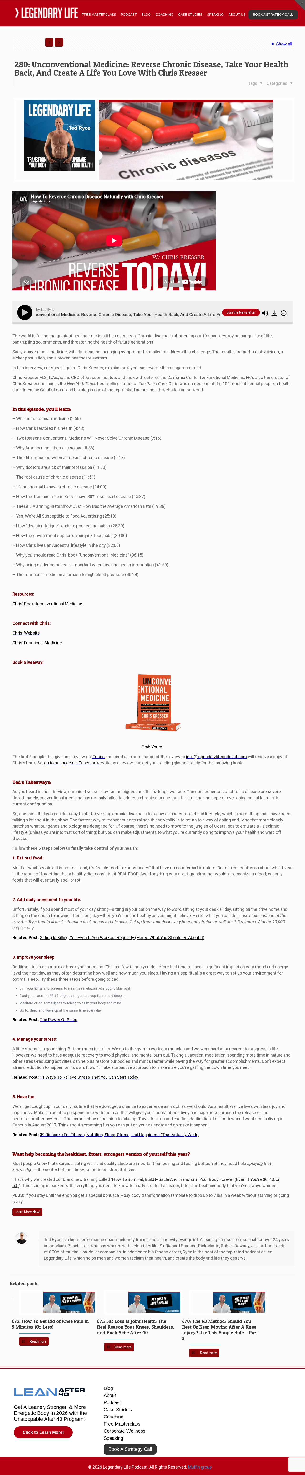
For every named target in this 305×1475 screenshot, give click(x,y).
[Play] (25, 312)
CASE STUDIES (190, 14)
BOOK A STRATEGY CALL (273, 14)
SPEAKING (215, 14)
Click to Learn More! (43, 1432)
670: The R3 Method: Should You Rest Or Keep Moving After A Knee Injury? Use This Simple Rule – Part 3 (220, 1329)
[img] (284, 313)
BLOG (146, 14)
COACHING (164, 14)
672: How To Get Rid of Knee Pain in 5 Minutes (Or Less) (50, 1324)
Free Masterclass (122, 1423)
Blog (108, 1388)
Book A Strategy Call (130, 1449)
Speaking (113, 1438)
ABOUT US (237, 14)
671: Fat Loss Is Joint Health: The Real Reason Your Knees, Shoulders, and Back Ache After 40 (135, 1326)
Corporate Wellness (124, 1431)
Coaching (113, 1416)
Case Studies (118, 1409)
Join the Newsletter (241, 312)
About (110, 1395)
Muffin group (200, 1467)
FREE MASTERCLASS (99, 14)
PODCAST (129, 14)
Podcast (112, 1402)
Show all (284, 43)
